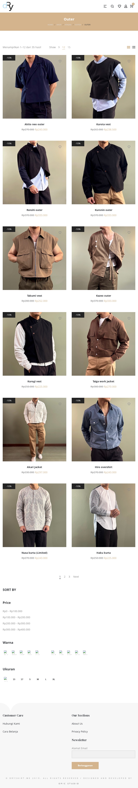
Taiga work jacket (103, 381)
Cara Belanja (10, 731)
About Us (77, 723)
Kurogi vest (34, 381)
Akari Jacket (34, 467)
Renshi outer (34, 210)
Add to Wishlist (60, 61)
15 (69, 47)
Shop (59, 24)
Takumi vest (34, 295)
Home (50, 24)
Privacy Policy (80, 731)
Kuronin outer (103, 210)
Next (76, 576)
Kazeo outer (103, 295)
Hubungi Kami (11, 723)
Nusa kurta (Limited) (34, 552)
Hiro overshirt (103, 467)
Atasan (68, 24)
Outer (78, 24)
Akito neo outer (34, 124)
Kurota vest (103, 124)
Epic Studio (69, 783)
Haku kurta (103, 552)
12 (63, 47)
